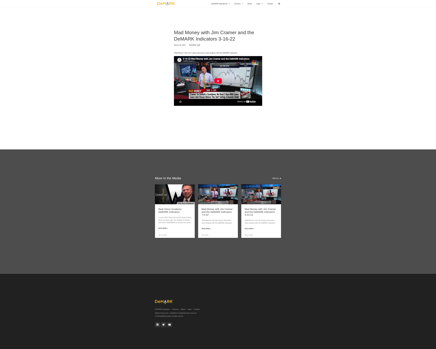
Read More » (163, 228)
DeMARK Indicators (162, 309)
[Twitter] (163, 324)
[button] (279, 4)
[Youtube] (169, 324)
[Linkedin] (157, 324)
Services (237, 4)
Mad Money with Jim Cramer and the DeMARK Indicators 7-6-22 (217, 212)
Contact (270, 4)
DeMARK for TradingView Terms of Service (183, 313)
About (249, 4)
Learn (258, 4)
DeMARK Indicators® (219, 4)
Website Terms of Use (161, 313)
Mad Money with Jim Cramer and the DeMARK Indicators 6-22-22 (260, 212)
